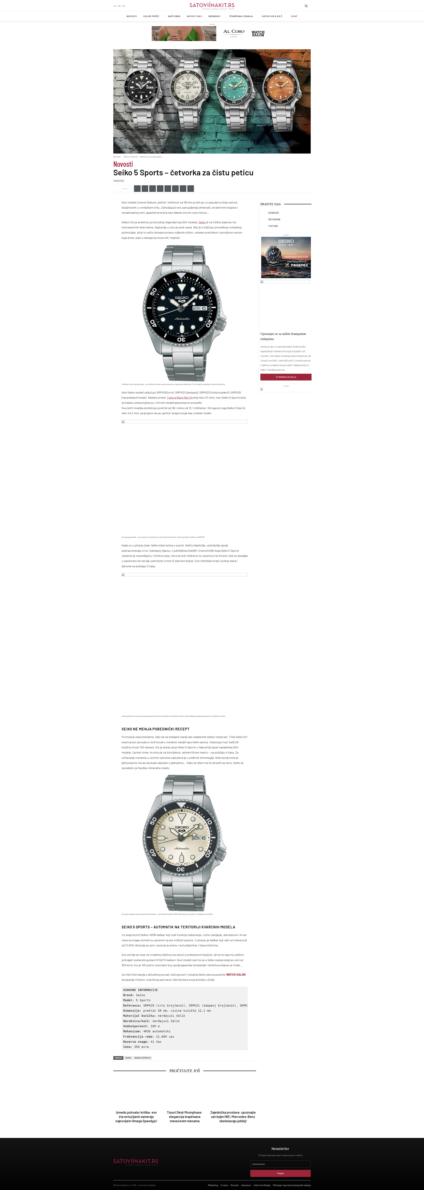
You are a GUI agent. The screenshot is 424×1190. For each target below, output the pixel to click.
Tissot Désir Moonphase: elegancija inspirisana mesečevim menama (184, 1116)
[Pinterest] (183, 188)
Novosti (117, 156)
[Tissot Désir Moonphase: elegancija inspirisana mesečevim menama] (185, 1093)
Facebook (273, 213)
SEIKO (128, 1057)
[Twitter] (145, 188)
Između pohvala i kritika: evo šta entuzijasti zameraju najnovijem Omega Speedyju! (136, 1116)
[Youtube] (263, 226)
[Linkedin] (152, 188)
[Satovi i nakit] (212, 6)
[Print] (190, 188)
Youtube (273, 226)
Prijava (280, 1173)
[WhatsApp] (167, 188)
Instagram (274, 219)
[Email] (175, 188)
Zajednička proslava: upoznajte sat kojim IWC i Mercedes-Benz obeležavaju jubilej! (233, 1116)
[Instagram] (263, 219)
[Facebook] (137, 188)
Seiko (202, 222)
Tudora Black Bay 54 (180, 397)
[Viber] (160, 188)
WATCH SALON (236, 974)
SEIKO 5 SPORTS (142, 1057)
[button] (306, 5)
